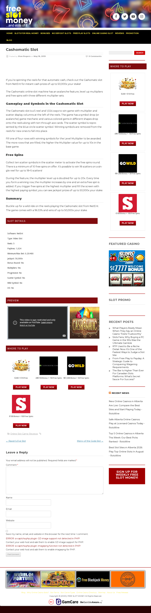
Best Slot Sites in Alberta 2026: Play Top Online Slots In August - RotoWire (126, 451)
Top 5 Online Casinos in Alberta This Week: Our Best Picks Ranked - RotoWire (126, 437)
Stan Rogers (24, 56)
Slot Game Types (68, 592)
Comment (12, 465)
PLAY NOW (48, 387)
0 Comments (95, 56)
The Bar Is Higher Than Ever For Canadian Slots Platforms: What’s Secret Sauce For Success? (128, 375)
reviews (119, 33)
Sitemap (101, 592)
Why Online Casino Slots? (38, 592)
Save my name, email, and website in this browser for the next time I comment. (47, 534)
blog (9, 40)
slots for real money (26, 33)
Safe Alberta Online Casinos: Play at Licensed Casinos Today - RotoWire (127, 423)
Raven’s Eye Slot (16, 441)
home (9, 33)
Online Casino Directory (86, 592)
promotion (132, 33)
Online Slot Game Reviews (24, 433)
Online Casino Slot (102, 33)
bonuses (45, 33)
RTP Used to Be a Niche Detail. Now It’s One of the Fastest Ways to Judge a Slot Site (129, 351)
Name (9, 497)
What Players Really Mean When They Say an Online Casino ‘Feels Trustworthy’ (127, 331)
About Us (111, 592)
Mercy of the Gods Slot (90, 441)
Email (9, 509)
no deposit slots (61, 33)
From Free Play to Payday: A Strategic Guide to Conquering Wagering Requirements (128, 363)
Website (10, 520)
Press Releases (122, 592)
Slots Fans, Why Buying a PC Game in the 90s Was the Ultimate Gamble (128, 340)
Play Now (21, 387)
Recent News (120, 393)
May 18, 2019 (40, 56)
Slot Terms (54, 592)
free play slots (81, 33)
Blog (23, 592)
